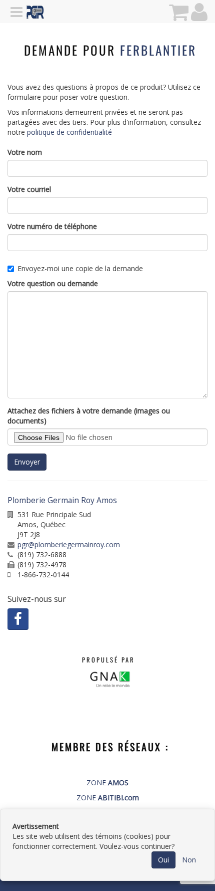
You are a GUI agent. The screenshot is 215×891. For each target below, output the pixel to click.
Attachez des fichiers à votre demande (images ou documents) (89, 415)
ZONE (107, 782)
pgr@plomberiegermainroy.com (69, 544)
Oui (163, 859)
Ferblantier (158, 50)
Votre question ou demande (53, 283)
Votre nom (25, 152)
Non (189, 859)
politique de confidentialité (69, 132)
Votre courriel (29, 189)
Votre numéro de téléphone (52, 226)
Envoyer (27, 462)
